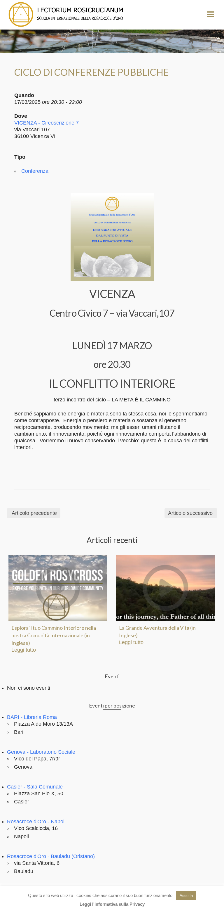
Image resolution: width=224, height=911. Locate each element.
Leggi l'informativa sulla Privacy (112, 904)
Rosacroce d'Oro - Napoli (36, 821)
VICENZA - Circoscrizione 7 (46, 123)
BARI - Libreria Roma (32, 717)
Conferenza (34, 171)
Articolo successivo (190, 513)
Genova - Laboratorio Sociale (41, 752)
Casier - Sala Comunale (35, 787)
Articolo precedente (34, 513)
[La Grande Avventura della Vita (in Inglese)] (165, 588)
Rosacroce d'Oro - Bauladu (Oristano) (51, 856)
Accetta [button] (186, 895)
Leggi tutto (23, 650)
